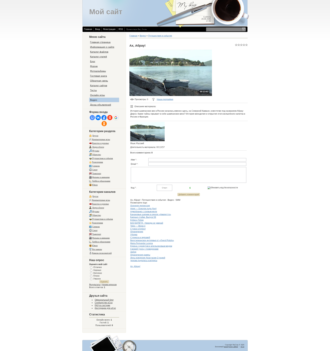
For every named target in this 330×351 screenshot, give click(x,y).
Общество (96, 154)
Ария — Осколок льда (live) (143, 208)
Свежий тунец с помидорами (144, 249)
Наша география (165, 99)
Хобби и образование (101, 181)
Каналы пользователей (102, 253)
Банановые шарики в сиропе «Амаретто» (150, 214)
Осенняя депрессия (140, 205)
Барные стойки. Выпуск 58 (143, 217)
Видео (143, 36)
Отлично (97, 267)
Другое (95, 135)
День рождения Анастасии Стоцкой (147, 258)
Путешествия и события (102, 158)
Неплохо (97, 273)
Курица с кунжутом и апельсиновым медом (151, 246)
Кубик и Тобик (137, 220)
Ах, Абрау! (135, 266)
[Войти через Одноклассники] (104, 123)
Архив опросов (109, 284)
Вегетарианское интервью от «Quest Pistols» (152, 240)
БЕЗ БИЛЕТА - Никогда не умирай (146, 223)
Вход (97, 29)
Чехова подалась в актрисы (143, 260)
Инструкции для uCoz (105, 308)
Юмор (95, 185)
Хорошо (97, 270)
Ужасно (97, 279)
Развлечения (97, 162)
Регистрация (109, 29)
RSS (121, 29)
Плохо (96, 276)
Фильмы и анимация (101, 177)
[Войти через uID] (92, 117)
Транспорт (96, 173)
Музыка (95, 151)
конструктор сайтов (231, 347)
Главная (88, 29)
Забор (133, 252)
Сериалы (96, 166)
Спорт (94, 170)
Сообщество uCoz (104, 302)
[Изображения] (147, 131)
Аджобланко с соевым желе (143, 211)
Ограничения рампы (140, 255)
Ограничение (136, 231)
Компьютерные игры (101, 139)
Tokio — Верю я (137, 226)
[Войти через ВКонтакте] (98, 117)
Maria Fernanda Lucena (141, 243)
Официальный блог (104, 300)
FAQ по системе (102, 305)
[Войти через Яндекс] (109, 117)
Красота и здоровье (100, 143)
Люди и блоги (98, 147)
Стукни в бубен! (138, 229)
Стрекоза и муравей (140, 237)
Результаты (95, 284)
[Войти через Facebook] (104, 117)
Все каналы (97, 249)
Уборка (133, 234)
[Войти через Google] (116, 117)
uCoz (242, 347)
